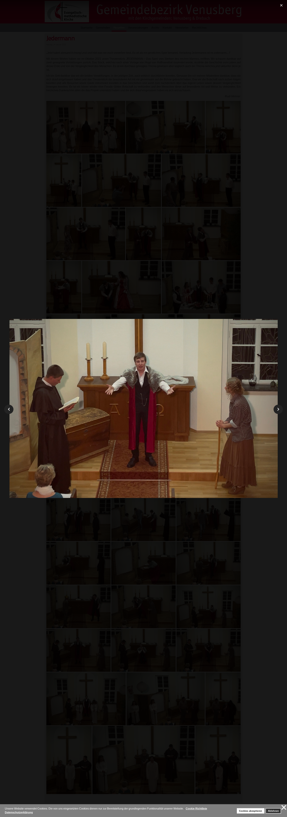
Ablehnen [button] (273, 811)
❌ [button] (284, 807)
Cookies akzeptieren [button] (250, 811)
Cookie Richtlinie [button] (196, 808)
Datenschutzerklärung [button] (19, 812)
